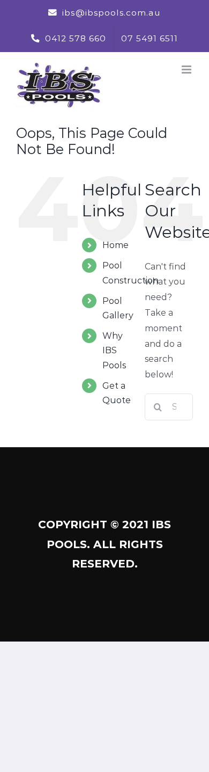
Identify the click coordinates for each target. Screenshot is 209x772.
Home (115, 245)
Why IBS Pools (114, 350)
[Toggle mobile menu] (187, 69)
